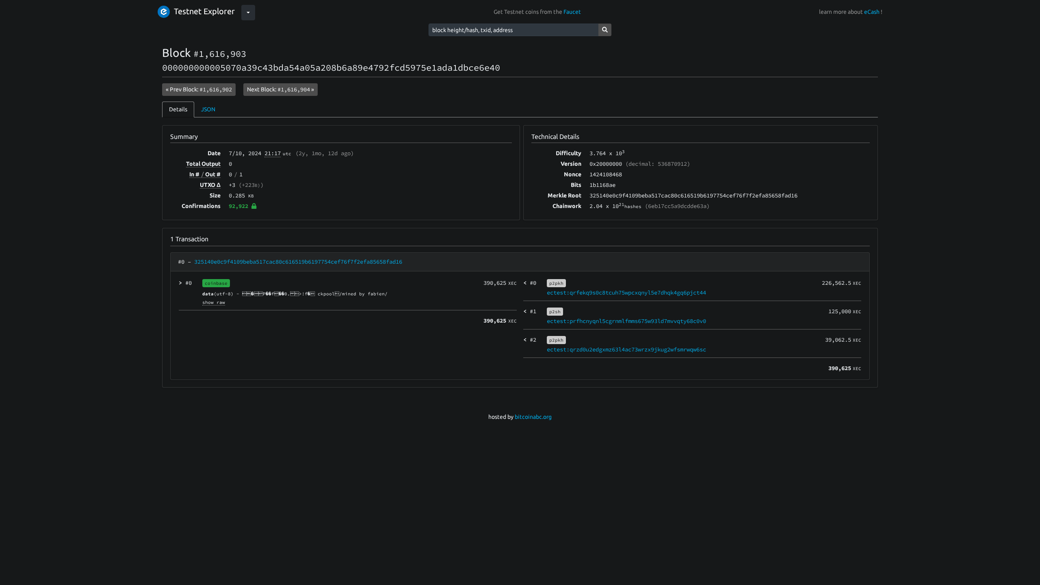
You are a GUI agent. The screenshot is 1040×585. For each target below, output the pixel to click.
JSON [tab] (208, 109)
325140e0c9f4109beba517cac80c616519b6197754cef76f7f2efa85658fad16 (298, 261)
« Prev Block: (199, 89)
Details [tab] (178, 109)
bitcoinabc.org (533, 417)
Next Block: (280, 89)
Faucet (572, 12)
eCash (872, 12)
